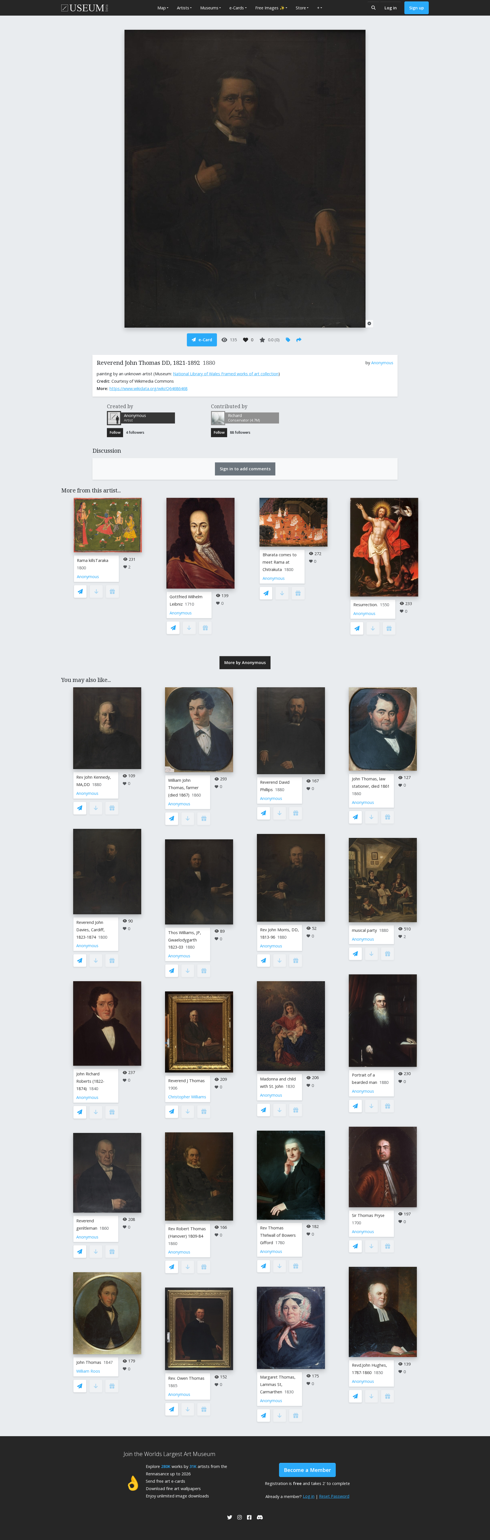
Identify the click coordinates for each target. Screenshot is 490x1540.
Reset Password (334, 1496)
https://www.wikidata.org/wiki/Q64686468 (148, 388)
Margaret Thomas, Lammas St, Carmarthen (277, 1384)
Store (301, 7)
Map (161, 7)
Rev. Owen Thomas (186, 1378)
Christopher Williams (187, 1096)
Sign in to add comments (245, 468)
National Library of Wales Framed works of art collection (225, 373)
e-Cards (236, 7)
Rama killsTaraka (92, 560)
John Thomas (88, 1362)
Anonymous (382, 362)
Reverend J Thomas (186, 1080)
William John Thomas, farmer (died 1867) (183, 788)
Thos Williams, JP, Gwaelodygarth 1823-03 (184, 940)
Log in (391, 7)
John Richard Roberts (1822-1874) (90, 1081)
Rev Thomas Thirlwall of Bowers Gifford (278, 1235)
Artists (183, 7)
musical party (364, 930)
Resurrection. (365, 604)
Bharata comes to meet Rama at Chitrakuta (280, 562)
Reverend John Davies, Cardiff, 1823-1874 (90, 930)
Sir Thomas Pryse (368, 1215)
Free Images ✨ (270, 7)
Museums (209, 7)
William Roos (88, 1371)
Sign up (416, 7)
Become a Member (307, 1470)
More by (245, 662)
